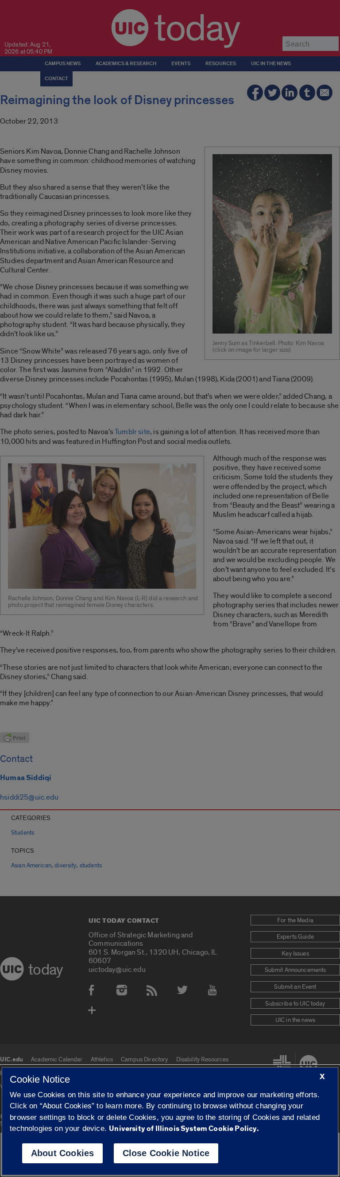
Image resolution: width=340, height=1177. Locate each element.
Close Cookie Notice (166, 1153)
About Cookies (62, 1153)
